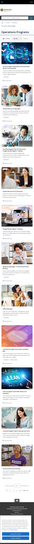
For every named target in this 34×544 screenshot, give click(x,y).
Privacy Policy (13, 529)
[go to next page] (17, 490)
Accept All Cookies (15, 534)
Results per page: (9, 486)
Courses (7, 22)
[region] (15, 529)
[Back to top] (17, 508)
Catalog (7, 38)
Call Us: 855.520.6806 (8, 26)
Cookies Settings (16, 538)
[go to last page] (20, 490)
